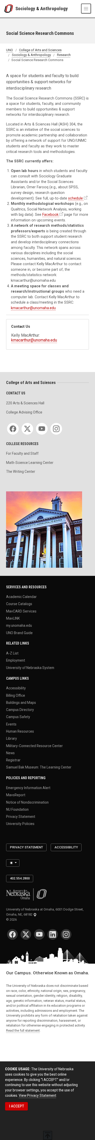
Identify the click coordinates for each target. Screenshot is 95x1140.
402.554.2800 (20, 878)
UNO (9, 50)
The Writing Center (20, 471)
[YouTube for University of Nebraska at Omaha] (39, 934)
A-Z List (12, 653)
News (10, 753)
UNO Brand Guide (19, 633)
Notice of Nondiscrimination (27, 802)
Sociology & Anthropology (41, 8)
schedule (75, 198)
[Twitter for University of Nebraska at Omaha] (26, 934)
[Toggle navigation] (86, 8)
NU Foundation (17, 809)
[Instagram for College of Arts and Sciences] (56, 429)
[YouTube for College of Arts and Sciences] (42, 429)
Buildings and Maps (21, 702)
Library (11, 738)
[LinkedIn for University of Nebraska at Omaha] (52, 934)
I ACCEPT (16, 1106)
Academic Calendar (21, 597)
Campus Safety (18, 717)
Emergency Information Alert (28, 788)
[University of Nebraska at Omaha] (9, 8)
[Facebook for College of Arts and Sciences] (13, 429)
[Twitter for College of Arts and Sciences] (27, 429)
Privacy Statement (20, 817)
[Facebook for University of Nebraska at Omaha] (12, 934)
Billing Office (15, 695)
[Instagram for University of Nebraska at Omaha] (66, 934)
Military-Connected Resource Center (34, 746)
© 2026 (12, 919)
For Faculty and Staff (22, 453)
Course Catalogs (19, 604)
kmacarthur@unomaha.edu (33, 308)
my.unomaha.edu (19, 625)
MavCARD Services (21, 611)
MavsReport (15, 795)
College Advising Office (24, 412)
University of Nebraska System (30, 667)
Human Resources (20, 731)
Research (64, 55)
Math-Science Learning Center (29, 463)
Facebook (50, 214)
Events (11, 724)
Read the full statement (23, 1030)
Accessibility (16, 688)
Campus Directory (20, 710)
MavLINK (13, 618)
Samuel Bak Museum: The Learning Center (38, 767)
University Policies (20, 824)
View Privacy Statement (37, 1095)
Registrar (13, 760)
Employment (15, 660)
